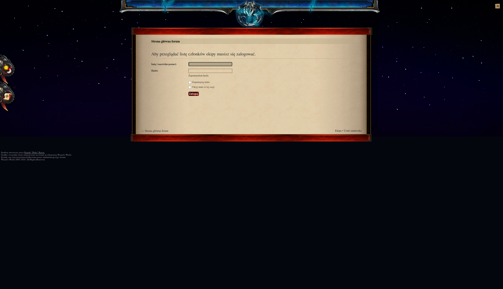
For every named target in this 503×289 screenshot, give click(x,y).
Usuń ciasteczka (353, 130)
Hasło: (154, 70)
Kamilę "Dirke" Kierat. (34, 152)
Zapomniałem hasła (198, 75)
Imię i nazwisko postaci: (164, 64)
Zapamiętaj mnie (201, 82)
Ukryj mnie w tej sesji (203, 87)
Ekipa (338, 130)
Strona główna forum (165, 41)
